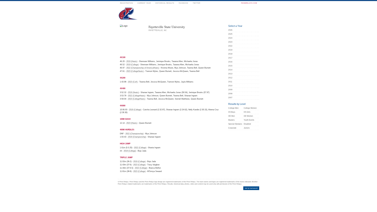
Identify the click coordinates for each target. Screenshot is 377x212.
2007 (230, 98)
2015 (230, 66)
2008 (230, 94)
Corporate (232, 128)
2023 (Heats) (131, 123)
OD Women (248, 116)
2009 (230, 90)
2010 (230, 86)
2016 (230, 62)
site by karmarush (251, 188)
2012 (230, 78)
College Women (250, 108)
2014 (230, 70)
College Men (233, 108)
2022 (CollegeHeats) (136, 96)
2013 (230, 74)
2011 (230, 82)
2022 (230, 46)
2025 (230, 34)
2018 (230, 54)
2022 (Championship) (134, 133)
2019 (230, 50)
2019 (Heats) (131, 61)
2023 (230, 42)
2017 (230, 58)
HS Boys (231, 112)
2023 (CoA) (133, 82)
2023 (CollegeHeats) (135, 71)
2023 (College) (139, 165)
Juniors (247, 128)
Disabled (247, 124)
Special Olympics (235, 124)
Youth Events (249, 120)
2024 (230, 38)
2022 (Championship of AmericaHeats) (142, 68)
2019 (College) (132, 64)
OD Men (231, 116)
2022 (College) (140, 147)
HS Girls (247, 112)
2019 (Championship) (137, 137)
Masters (231, 120)
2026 (230, 30)
